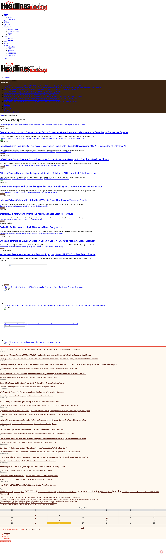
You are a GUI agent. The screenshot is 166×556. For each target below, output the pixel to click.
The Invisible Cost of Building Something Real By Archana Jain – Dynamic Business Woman (32, 91)
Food (9, 34)
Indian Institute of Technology (68, 492)
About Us (7, 105)
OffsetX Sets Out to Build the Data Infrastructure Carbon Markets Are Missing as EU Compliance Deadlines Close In (54, 159)
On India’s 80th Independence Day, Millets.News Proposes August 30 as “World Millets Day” (33, 448)
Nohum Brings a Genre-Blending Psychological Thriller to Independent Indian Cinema (30, 94)
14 (106, 518)
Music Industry (125, 492)
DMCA (6, 110)
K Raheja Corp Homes (106, 492)
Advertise (7, 106)
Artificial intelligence (10, 492)
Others (6, 45)
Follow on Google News (11, 112)
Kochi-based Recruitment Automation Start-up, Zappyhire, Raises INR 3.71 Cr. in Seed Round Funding (48, 254)
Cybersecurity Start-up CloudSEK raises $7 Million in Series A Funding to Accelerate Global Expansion (47, 240)
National (10, 17)
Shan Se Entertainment (150, 492)
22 (130, 520)
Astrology (11, 50)
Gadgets (10, 40)
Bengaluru (20, 492)
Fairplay (56, 492)
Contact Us (7, 108)
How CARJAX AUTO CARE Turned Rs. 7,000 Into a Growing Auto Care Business (28, 485)
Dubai (46, 492)
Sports (6, 43)
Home (6, 14)
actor (2, 492)
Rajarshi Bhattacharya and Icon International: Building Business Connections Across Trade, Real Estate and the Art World (41, 101)
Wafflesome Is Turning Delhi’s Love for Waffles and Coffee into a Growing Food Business (31, 93)
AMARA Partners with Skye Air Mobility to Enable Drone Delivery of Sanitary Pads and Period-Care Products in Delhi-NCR (42, 89)
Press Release (12, 54)
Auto (5, 41)
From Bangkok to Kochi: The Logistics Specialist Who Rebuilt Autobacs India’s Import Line (32, 466)
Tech (5, 36)
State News (11, 19)
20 (83, 520)
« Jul (82, 528)
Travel (10, 33)
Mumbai (117, 491)
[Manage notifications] (161, 551)
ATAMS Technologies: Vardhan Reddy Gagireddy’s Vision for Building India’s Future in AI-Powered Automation (51, 186)
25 (35, 523)
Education (7, 24)
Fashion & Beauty (13, 31)
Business (6, 22)
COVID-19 (30, 491)
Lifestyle (6, 28)
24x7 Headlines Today (33, 529)
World (5, 21)
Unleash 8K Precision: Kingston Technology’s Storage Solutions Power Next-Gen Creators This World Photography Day (41, 98)
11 (35, 518)
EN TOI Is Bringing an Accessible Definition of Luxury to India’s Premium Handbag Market (32, 100)
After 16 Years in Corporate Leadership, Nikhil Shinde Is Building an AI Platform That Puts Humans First (48, 173)
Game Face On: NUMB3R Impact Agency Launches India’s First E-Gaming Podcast (29, 476)
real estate (138, 492)
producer (132, 492)
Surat (17, 494)
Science (10, 48)
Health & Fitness (13, 29)
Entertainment (8, 26)
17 (12, 520)
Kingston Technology (89, 491)
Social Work (11, 55)
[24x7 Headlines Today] (24, 10)
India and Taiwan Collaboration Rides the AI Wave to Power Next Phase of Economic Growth (43, 200)
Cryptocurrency (41, 492)
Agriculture (11, 47)
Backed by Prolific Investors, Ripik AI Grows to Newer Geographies (31, 227)
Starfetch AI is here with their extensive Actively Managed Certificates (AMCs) (36, 213)
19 (59, 520)
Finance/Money (12, 52)
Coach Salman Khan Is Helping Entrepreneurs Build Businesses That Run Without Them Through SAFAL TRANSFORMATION (44, 457)
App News (11, 38)
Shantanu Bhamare (7, 494)
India (5, 15)
